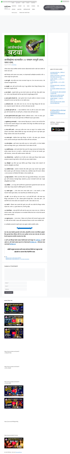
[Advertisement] (35, 23)
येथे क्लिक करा (33, 242)
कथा (24, 6)
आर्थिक (23, 2)
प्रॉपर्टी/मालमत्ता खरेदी (27, 9)
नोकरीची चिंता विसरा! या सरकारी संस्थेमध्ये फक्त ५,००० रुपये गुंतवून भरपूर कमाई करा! (17, 259)
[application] (13, 308)
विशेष (6, 256)
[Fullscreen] (21, 312)
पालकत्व (28, 6)
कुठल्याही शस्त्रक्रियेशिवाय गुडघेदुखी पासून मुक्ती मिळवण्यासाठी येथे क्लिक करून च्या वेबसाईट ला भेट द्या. (54, 8)
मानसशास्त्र (33, 6)
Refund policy (14, 12)
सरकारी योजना (14, 6)
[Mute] (20, 312)
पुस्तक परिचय (19, 9)
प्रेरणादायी (19, 6)
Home (13, 2)
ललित (38, 6)
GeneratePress (19, 452)
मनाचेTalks (7, 6)
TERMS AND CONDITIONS (24, 12)
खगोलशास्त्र (33, 2)
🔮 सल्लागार (18, 2)
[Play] (5, 312)
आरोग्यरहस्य (13, 9)
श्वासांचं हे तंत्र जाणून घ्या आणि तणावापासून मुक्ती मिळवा (13, 257)
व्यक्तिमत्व (33, 9)
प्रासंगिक (27, 2)
